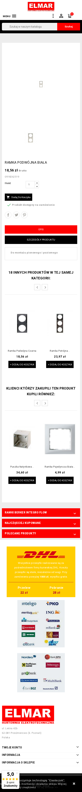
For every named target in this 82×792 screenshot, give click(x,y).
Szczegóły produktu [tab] (41, 239)
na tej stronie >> (47, 787)
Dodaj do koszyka (18, 197)
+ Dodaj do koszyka (22, 364)
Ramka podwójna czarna (22, 351)
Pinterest (24, 215)
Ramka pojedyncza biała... (60, 467)
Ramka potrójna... (60, 351)
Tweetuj (16, 215)
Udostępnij (8, 215)
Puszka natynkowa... (22, 467)
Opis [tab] (41, 229)
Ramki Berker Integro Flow (26, 512)
